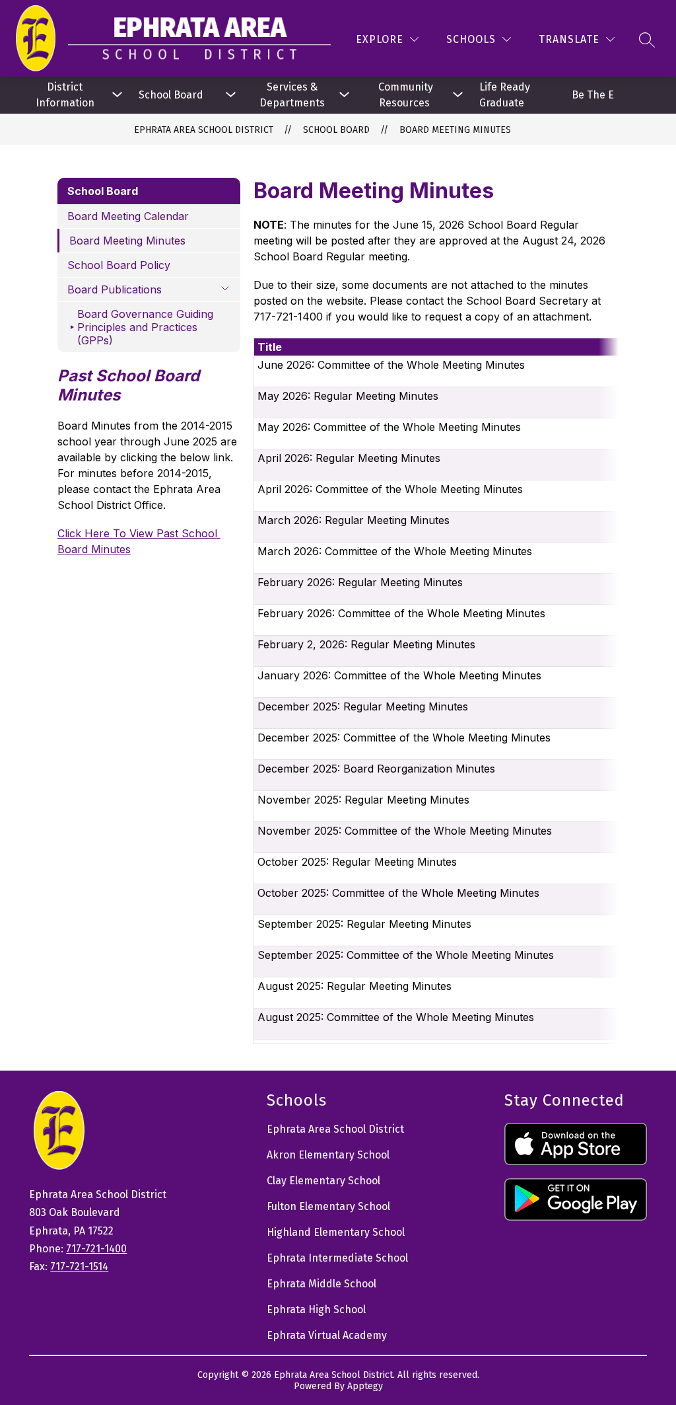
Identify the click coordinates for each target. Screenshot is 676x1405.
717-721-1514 (79, 1266)
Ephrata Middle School (321, 1283)
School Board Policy (118, 265)
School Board (171, 95)
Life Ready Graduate (506, 95)
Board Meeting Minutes (455, 129)
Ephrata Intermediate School (337, 1258)
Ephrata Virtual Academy (327, 1335)
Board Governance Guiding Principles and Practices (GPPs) (145, 327)
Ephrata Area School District (203, 129)
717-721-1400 (96, 1248)
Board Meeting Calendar (128, 216)
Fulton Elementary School (328, 1206)
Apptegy (365, 1386)
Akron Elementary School (328, 1155)
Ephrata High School (316, 1309)
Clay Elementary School (323, 1180)
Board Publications (114, 289)
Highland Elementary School (336, 1232)
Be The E (593, 95)
